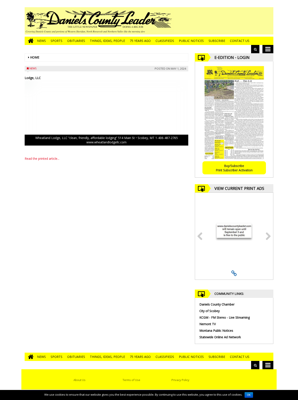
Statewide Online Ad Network (220, 337)
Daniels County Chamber (217, 304)
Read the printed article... (42, 158)
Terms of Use (131, 380)
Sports (56, 41)
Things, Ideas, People (107, 41)
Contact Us (239, 41)
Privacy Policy (180, 380)
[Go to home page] (30, 41)
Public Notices (191, 41)
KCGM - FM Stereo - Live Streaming (224, 317)
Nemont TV (207, 324)
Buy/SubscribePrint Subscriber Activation (234, 168)
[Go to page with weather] (240, 20)
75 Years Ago (140, 41)
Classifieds (165, 41)
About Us (80, 380)
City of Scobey (209, 311)
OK (249, 395)
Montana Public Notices (216, 330)
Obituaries (76, 41)
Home (34, 57)
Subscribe (217, 41)
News (41, 41)
